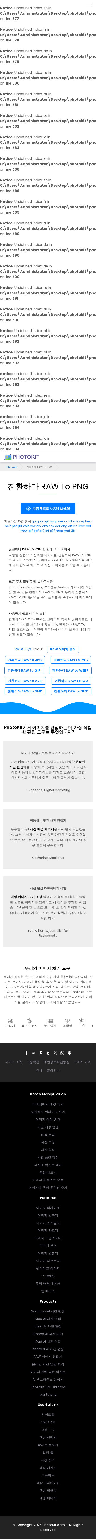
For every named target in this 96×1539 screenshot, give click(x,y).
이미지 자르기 (48, 1230)
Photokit (12, 467)
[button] (26, 1053)
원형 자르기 (48, 1172)
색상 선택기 (48, 1437)
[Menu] (89, 5)
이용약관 (33, 1062)
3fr (73, 531)
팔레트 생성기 (48, 1445)
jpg (35, 521)
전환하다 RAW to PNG (71, 660)
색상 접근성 (48, 1490)
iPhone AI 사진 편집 (48, 1334)
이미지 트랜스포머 (48, 1238)
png (41, 521)
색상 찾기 (48, 1460)
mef (67, 531)
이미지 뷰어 (48, 1245)
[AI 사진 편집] (21, 457)
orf (30, 531)
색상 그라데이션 (48, 1482)
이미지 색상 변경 (48, 1119)
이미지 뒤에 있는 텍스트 (48, 1372)
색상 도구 (48, 1430)
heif (8, 526)
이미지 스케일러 (48, 1223)
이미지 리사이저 (48, 1207)
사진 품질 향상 (48, 1157)
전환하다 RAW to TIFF (71, 691)
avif (26, 526)
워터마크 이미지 (48, 1268)
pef (36, 531)
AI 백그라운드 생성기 (48, 1379)
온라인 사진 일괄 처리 (48, 1364)
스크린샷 (48, 1276)
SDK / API (48, 1422)
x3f (52, 531)
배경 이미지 (48, 1498)
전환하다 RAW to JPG (25, 660)
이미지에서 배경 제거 (48, 1104)
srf (47, 531)
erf (70, 526)
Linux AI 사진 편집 (48, 1326)
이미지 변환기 (48, 1253)
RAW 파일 (23, 649)
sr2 (42, 531)
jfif (20, 526)
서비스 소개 (13, 1062)
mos (59, 531)
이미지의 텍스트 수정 (48, 1180)
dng (64, 526)
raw (32, 526)
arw (45, 526)
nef (88, 526)
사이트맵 (48, 1414)
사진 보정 (48, 1142)
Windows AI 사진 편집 (48, 1311)
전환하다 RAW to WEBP (70, 670)
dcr (57, 526)
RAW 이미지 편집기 (48, 1356)
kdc (82, 526)
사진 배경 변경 (48, 1127)
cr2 (38, 526)
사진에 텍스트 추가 (48, 1165)
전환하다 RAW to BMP (25, 691)
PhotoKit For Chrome (48, 1387)
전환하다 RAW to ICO (71, 680)
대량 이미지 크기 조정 (26, 897)
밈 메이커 (48, 1291)
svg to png (48, 1394)
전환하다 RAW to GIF (24, 670)
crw (51, 526)
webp (62, 521)
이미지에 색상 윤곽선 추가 (48, 1187)
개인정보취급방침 (56, 1062)
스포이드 (48, 1475)
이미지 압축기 (48, 1215)
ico (75, 521)
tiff (70, 521)
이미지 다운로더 (48, 1261)
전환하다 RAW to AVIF (25, 680)
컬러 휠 (48, 1452)
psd (14, 526)
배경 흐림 (48, 1134)
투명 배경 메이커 (48, 1283)
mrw (24, 531)
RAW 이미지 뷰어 (63, 649)
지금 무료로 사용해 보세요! (51, 508)
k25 (76, 526)
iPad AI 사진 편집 (48, 1341)
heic (88, 521)
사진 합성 (48, 1149)
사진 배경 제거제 (42, 829)
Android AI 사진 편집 (48, 1349)
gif (47, 521)
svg (81, 521)
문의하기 (53, 1070)
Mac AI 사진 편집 (48, 1318)
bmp (53, 521)
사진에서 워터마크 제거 (48, 1112)
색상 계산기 (48, 1467)
